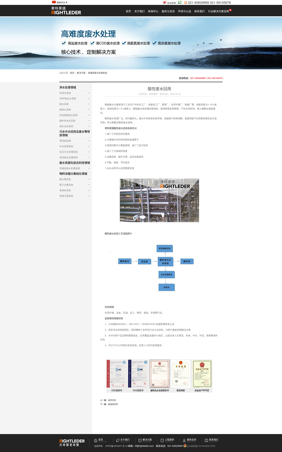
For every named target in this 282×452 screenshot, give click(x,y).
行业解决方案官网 (218, 11)
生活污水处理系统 (68, 151)
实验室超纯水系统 (68, 115)
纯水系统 (64, 104)
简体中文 (61, 2)
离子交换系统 (66, 184)
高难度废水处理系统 (97, 72)
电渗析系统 (65, 190)
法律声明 (98, 445)
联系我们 (199, 11)
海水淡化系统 (66, 126)
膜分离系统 (65, 179)
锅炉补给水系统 (67, 120)
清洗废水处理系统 (68, 157)
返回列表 (112, 400)
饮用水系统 (65, 92)
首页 (128, 11)
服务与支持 (168, 11)
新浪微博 (171, 2)
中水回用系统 (66, 146)
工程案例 (169, 439)
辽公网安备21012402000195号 (201, 445)
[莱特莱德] (66, 13)
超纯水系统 (65, 109)
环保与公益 (184, 11)
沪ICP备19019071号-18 (116, 445)
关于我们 (139, 11)
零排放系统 (65, 140)
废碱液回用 (113, 404)
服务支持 (191, 439)
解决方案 (81, 72)
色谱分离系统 (66, 195)
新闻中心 (153, 11)
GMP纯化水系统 (67, 98)
